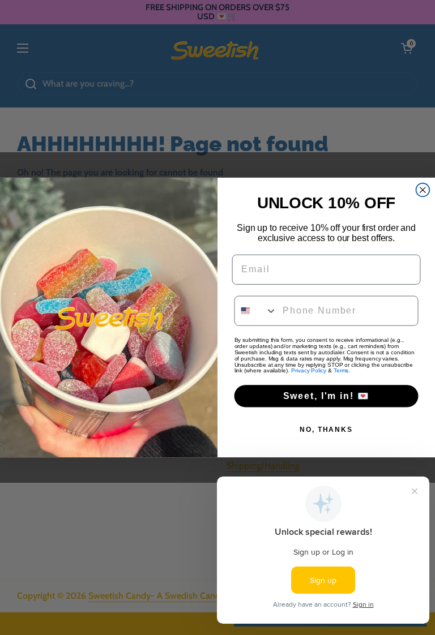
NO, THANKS (326, 430)
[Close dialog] (423, 190)
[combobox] (256, 311)
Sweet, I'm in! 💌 (326, 396)
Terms (341, 371)
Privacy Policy (308, 371)
